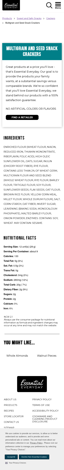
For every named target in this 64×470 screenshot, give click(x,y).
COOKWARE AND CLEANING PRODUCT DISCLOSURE (44, 419)
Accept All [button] (11, 457)
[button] (16, 463)
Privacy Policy (36, 443)
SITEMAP (9, 427)
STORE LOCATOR (14, 416)
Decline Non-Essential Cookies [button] (34, 457)
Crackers (50, 18)
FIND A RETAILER (22, 117)
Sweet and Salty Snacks (29, 18)
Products (7, 18)
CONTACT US (11, 422)
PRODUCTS (10, 405)
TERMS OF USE (41, 406)
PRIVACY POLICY (41, 400)
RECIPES (9, 410)
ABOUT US (10, 399)
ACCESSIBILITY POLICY (45, 411)
